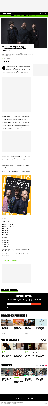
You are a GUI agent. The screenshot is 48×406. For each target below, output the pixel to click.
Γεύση (21, 15)
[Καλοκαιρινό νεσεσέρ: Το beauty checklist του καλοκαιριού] (18, 322)
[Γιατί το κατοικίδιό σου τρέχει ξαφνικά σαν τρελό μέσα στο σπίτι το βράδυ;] (29, 346)
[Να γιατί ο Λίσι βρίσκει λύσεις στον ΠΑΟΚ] (41, 372)
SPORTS (6, 365)
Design (36, 15)
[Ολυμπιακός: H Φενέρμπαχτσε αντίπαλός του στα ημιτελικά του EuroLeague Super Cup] (18, 372)
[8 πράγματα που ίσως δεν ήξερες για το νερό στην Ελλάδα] (41, 322)
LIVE (9, 260)
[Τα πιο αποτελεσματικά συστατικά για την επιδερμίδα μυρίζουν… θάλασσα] (41, 346)
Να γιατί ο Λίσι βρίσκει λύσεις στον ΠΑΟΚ (39, 379)
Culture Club (30, 15)
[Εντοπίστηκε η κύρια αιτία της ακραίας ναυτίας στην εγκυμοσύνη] (18, 346)
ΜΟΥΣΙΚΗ (14, 260)
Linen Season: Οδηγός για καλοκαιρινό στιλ (6, 328)
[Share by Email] (8, 61)
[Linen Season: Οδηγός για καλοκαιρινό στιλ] (7, 322)
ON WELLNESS (10, 340)
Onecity (13, 15)
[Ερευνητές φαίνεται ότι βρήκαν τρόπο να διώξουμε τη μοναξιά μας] (7, 346)
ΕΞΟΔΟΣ (4, 260)
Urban (17, 15)
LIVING (26, 351)
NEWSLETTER (31, 398)
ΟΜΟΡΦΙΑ (38, 351)
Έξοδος (25, 15)
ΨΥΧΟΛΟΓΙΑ (4, 351)
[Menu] (1, 13)
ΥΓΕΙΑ (15, 351)
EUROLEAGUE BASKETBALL (16, 377)
